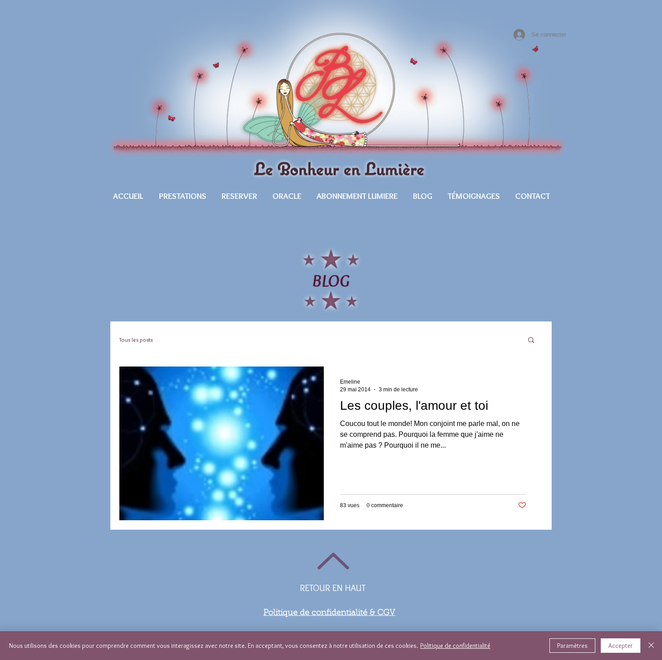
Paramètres (572, 646)
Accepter (620, 646)
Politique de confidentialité (455, 646)
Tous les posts (136, 339)
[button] (182, 195)
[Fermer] (651, 645)
